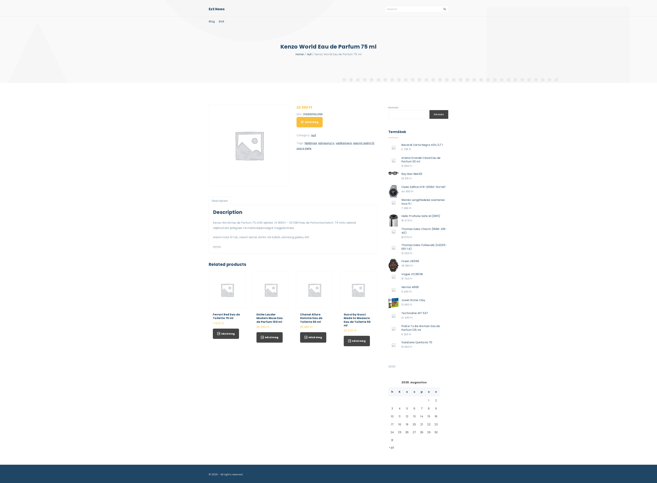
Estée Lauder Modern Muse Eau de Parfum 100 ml (269, 318)
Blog (212, 21)
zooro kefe (304, 148)
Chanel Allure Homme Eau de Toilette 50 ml (311, 318)
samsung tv (326, 143)
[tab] (220, 201)
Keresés (393, 107)
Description (220, 201)
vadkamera (344, 143)
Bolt (221, 21)
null (309, 54)
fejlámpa (311, 143)
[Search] (444, 9)
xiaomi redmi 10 (363, 143)
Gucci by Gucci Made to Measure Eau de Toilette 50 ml (357, 320)
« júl (391, 447)
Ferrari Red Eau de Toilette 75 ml (226, 316)
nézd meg (311, 122)
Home (299, 54)
